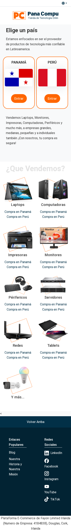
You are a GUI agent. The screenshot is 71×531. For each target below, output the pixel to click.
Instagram (51, 479)
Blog (12, 452)
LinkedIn (56, 453)
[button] (64, 3)
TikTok (55, 499)
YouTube (50, 492)
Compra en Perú (18, 217)
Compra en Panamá (18, 212)
